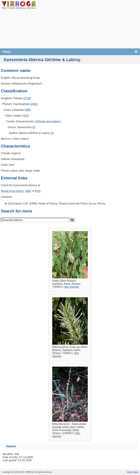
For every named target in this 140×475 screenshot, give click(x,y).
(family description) (49, 121)
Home (7, 51)
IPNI (37, 191)
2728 (27, 98)
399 (27, 109)
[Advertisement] (88, 24)
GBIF (28, 191)
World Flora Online (12, 191)
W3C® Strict (132, 472)
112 (25, 115)
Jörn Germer (71, 286)
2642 (34, 104)
